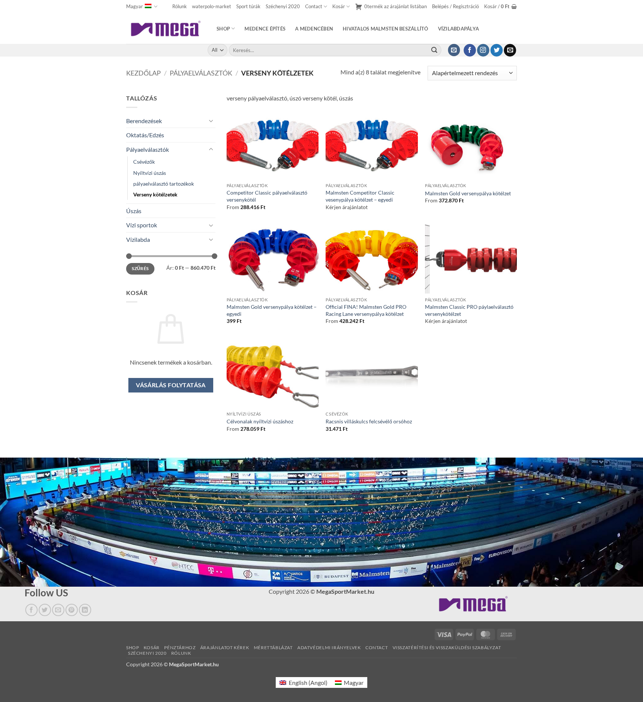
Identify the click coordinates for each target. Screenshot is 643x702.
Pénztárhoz (179, 647)
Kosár (338, 6)
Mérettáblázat (273, 647)
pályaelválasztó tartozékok (163, 183)
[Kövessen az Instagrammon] (483, 50)
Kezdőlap (143, 73)
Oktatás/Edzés (145, 134)
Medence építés (264, 29)
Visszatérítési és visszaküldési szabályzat (447, 647)
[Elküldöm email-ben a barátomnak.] (58, 610)
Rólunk (179, 6)
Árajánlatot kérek (224, 647)
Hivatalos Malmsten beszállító (385, 29)
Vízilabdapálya (458, 29)
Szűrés (140, 268)
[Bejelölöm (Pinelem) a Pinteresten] (71, 610)
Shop (223, 29)
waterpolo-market (211, 6)
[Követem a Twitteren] (496, 50)
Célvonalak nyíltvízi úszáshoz (260, 421)
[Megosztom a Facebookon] (31, 610)
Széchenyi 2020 (283, 6)
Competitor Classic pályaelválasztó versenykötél (267, 196)
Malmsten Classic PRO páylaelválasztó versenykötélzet (469, 310)
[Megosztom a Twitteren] (45, 610)
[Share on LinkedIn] (85, 610)
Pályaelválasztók (201, 73)
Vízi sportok (141, 224)
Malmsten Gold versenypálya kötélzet (468, 193)
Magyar (134, 6)
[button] (455, 6)
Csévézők (144, 161)
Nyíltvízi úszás (149, 173)
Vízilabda (138, 239)
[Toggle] (211, 120)
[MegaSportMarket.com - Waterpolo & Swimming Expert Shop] (165, 28)
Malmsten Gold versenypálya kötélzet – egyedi (272, 310)
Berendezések (144, 120)
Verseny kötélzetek (155, 194)
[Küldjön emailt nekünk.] (510, 50)
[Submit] (434, 50)
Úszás (133, 210)
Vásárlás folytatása (171, 385)
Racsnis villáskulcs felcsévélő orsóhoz (369, 421)
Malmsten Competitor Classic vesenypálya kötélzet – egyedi (360, 196)
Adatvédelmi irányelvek (329, 647)
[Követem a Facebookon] (470, 50)
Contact (313, 6)
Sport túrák (248, 6)
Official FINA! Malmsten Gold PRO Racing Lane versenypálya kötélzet (366, 310)
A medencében (314, 29)
